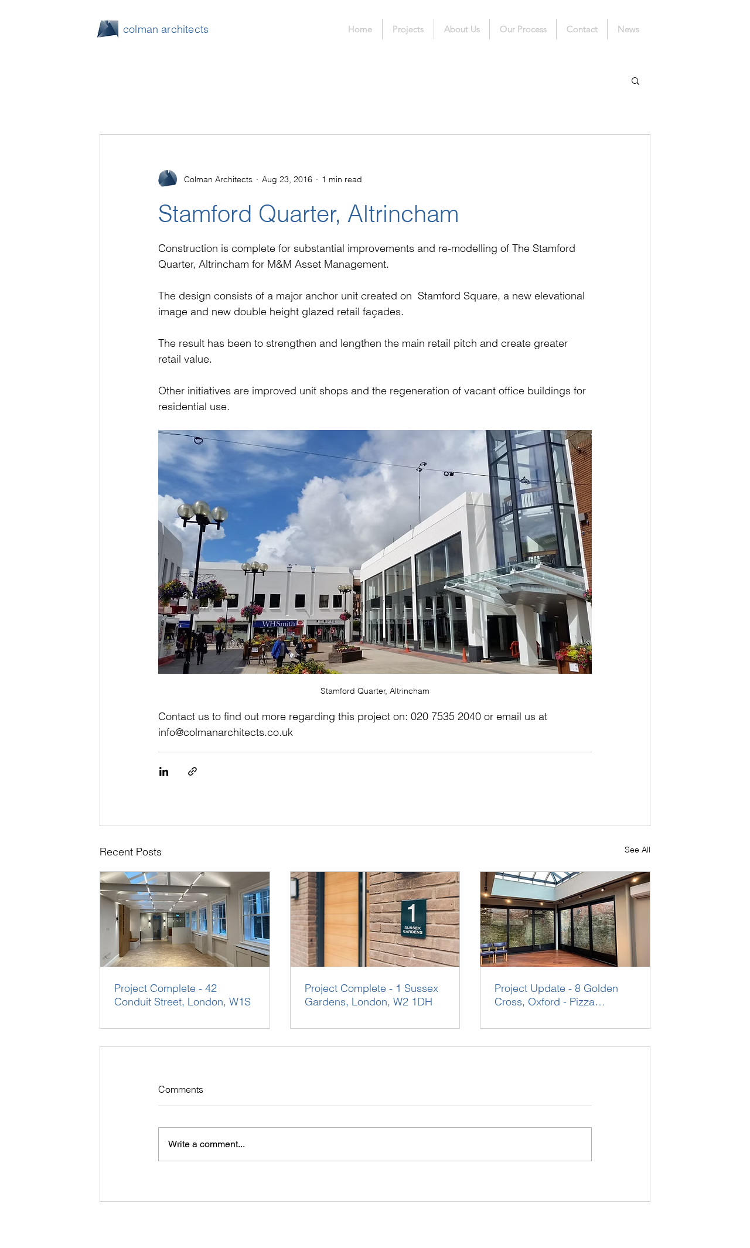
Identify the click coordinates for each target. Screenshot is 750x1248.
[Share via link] (192, 771)
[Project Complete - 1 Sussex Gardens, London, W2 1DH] (375, 919)
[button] (635, 80)
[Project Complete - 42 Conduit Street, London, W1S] (185, 919)
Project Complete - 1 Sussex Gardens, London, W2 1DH (371, 994)
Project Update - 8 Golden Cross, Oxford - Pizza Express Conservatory (556, 994)
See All (637, 849)
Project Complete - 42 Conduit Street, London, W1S (182, 994)
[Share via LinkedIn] (163, 771)
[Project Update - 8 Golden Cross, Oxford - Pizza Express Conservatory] (565, 919)
